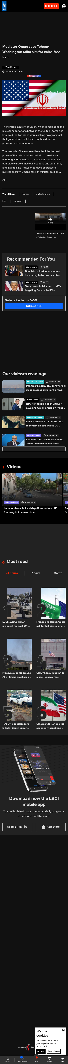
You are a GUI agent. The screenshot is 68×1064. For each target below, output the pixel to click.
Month (58, 573)
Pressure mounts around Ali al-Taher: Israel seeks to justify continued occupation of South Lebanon (16, 675)
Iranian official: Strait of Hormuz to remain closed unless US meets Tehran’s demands (44, 424)
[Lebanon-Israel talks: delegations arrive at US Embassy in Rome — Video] (32, 494)
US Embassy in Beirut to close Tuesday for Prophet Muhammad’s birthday (50, 675)
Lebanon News (33, 436)
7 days (35, 573)
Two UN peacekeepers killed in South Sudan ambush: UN (15, 726)
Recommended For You (31, 259)
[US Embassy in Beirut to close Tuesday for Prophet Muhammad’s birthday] (51, 659)
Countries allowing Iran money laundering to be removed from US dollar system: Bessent (43, 273)
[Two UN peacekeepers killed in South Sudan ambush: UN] (17, 710)
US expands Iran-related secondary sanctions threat (50, 726)
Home (7, 1061)
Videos (14, 467)
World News (31, 267)
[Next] (64, 494)
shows (49, 1061)
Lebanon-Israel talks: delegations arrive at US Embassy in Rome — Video (30, 510)
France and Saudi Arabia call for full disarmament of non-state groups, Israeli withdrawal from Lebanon (50, 624)
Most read (17, 561)
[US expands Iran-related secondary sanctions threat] (51, 710)
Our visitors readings (24, 374)
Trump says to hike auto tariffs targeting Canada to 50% (43, 288)
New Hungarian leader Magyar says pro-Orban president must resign (44, 406)
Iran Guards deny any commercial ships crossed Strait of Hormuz (46, 388)
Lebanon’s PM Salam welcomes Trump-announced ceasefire (44, 441)
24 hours (12, 573)
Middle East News (35, 382)
